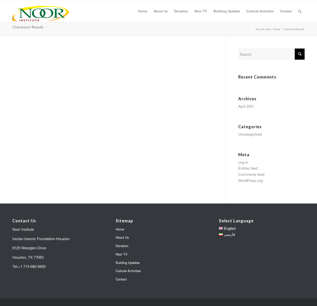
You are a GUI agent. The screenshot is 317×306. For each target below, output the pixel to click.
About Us (122, 237)
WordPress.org (250, 180)
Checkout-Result (27, 27)
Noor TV (122, 254)
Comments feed (251, 174)
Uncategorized (250, 134)
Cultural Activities (128, 270)
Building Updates (128, 262)
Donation (122, 245)
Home (120, 229)
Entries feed (248, 168)
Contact (121, 279)
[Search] (300, 11)
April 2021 (246, 106)
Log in (243, 162)
